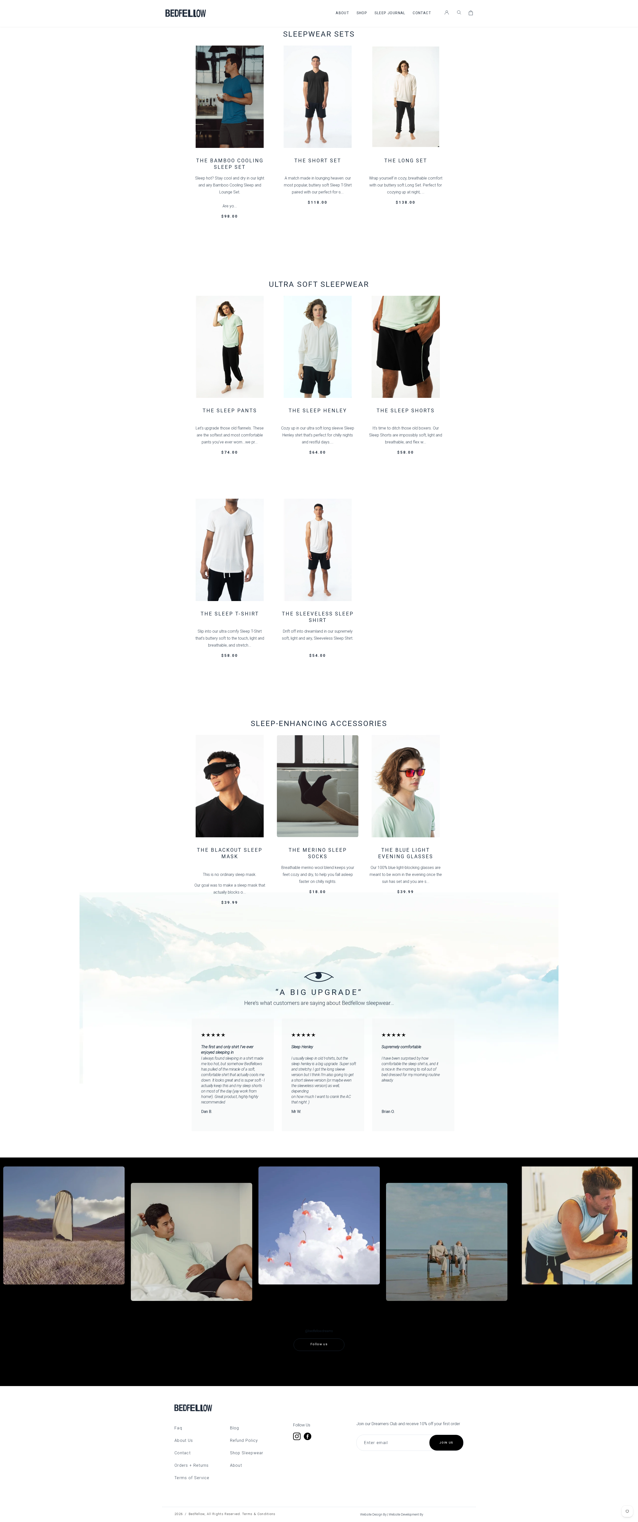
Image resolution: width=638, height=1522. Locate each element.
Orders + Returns (191, 1465)
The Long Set (405, 161)
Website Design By (373, 1514)
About (236, 1465)
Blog (234, 1428)
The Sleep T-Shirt (230, 614)
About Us (183, 1440)
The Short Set (317, 161)
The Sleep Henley (318, 411)
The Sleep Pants (230, 411)
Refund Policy (244, 1440)
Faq (178, 1428)
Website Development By (406, 1514)
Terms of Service (192, 1477)
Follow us (319, 1344)
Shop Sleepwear (246, 1453)
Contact (182, 1453)
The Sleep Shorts (406, 411)
